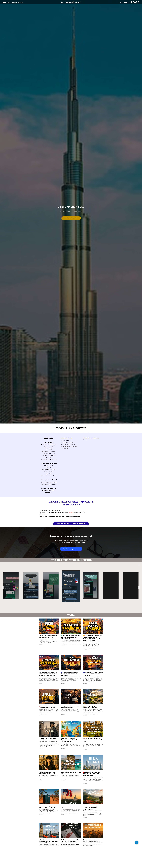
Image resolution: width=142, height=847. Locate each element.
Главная (4, 2)
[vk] (131, 2)
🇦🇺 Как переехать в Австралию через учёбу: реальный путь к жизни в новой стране (93, 674)
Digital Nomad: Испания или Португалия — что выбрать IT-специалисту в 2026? (69, 740)
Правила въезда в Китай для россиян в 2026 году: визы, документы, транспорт (91, 807)
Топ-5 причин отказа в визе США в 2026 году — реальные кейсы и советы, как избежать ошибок (70, 841)
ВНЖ (121, 2)
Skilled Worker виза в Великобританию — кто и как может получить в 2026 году (48, 841)
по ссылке (71, 512)
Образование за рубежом (17, 2)
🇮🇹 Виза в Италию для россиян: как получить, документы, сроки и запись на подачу (70, 637)
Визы (8, 2)
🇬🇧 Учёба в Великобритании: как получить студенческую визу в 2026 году (92, 740)
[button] (71, 218)
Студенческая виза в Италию (91, 840)
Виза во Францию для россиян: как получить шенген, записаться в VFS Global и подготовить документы (48, 674)
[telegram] (136, 2)
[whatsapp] (139, 2)
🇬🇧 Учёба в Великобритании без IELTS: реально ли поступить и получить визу (69, 674)
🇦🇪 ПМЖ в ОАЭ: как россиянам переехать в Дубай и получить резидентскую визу (91, 774)
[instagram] (134, 2)
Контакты (126, 2)
